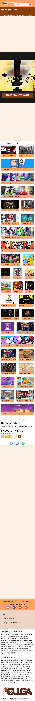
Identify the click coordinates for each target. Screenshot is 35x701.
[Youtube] (20, 607)
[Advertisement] (17, 34)
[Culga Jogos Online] (17, 691)
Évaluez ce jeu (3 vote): (7, 433)
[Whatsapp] (23, 443)
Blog (4, 614)
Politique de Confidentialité (11, 623)
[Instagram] (26, 607)
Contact (5, 627)
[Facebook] (17, 443)
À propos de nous (8, 618)
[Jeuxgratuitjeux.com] (8, 3)
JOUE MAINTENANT (17, 95)
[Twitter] (11, 443)
